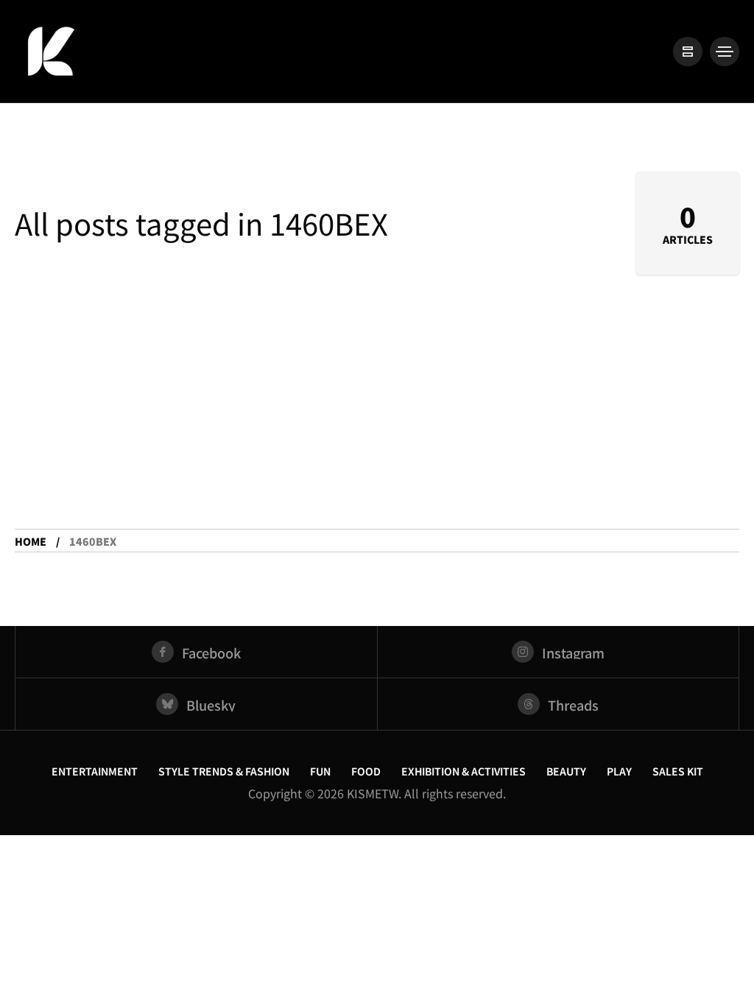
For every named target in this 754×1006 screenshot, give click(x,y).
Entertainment (95, 771)
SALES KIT (677, 771)
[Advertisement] (377, 418)
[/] (687, 51)
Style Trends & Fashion (223, 771)
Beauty (566, 771)
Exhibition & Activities (463, 771)
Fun (320, 771)
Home (30, 541)
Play (619, 771)
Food (366, 771)
